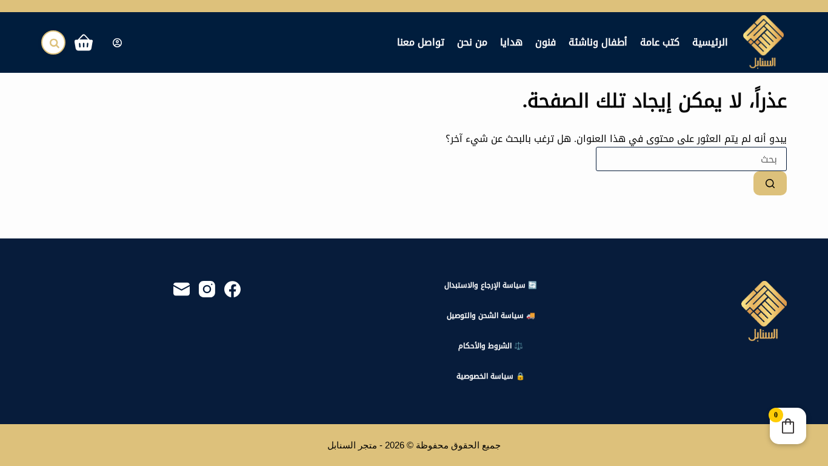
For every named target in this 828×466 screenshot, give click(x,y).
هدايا (511, 42)
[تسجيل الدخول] (117, 42)
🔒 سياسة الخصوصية (490, 377)
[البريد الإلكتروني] (181, 289)
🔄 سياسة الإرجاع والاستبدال (490, 286)
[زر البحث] (770, 183)
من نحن (472, 42)
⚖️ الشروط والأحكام (490, 346)
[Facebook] (232, 289)
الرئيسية (710, 42)
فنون (545, 42)
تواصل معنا (420, 42)
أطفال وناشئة (598, 42)
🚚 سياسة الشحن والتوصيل (491, 316)
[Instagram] (207, 289)
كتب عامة (659, 42)
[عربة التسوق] (86, 42)
